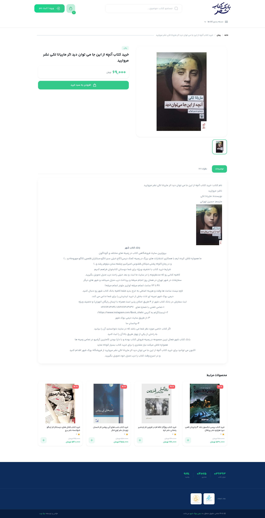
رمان (219, 35)
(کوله (159, 264)
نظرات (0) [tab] (203, 169)
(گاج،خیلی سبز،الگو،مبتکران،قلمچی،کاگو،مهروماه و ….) (92, 259)
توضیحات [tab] (219, 169)
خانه (226, 35)
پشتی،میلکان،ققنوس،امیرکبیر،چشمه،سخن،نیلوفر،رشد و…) (124, 264)
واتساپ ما (131, 323)
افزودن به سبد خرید (81, 85)
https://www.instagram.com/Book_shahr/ (120, 313)
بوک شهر (87, 350)
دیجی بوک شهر (165, 296)
